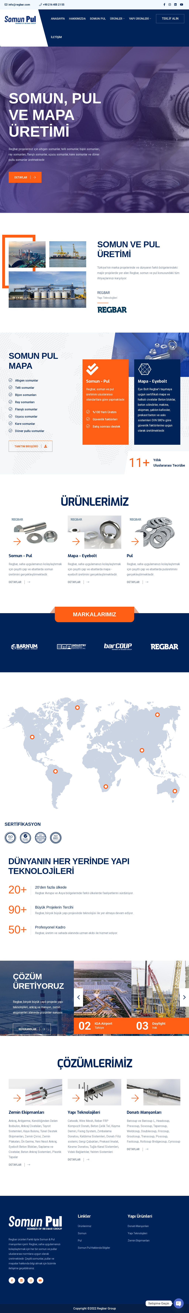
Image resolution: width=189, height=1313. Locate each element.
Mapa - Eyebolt (82, 555)
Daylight (101, 1023)
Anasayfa (58, 18)
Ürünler (116, 18)
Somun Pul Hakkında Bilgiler (94, 1247)
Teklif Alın (170, 18)
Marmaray (160, 1023)
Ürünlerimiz (84, 1226)
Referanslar (28, 1029)
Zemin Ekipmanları (26, 1112)
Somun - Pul (20, 555)
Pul (130, 555)
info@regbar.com (19, 4)
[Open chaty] (179, 1303)
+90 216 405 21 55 (53, 4)
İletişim (56, 37)
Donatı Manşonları (144, 1112)
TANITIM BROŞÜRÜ (26, 446)
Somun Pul (98, 18)
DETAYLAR (21, 166)
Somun (82, 1233)
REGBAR (103, 293)
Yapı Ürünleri (139, 18)
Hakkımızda (77, 18)
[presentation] (78, 997)
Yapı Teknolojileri (84, 1112)
